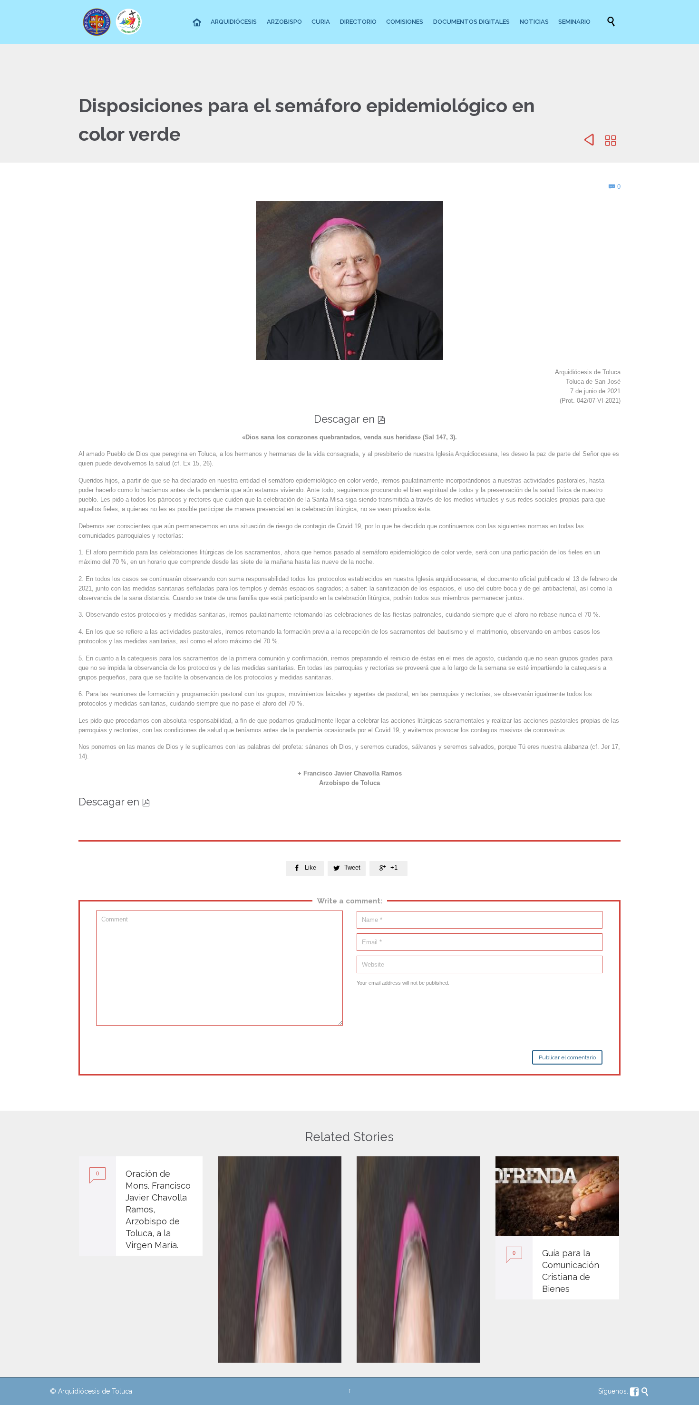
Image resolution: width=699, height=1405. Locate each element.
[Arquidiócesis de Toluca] (114, 22)
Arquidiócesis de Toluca (95, 1391)
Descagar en (349, 419)
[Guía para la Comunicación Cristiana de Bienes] (557, 1196)
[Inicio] (197, 23)
